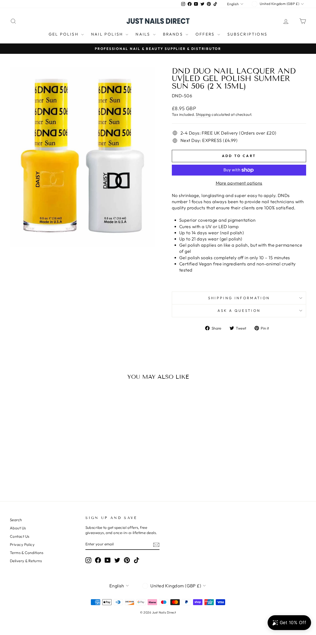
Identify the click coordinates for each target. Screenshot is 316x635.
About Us (18, 528)
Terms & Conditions (26, 552)
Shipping (203, 114)
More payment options (239, 183)
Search (16, 519)
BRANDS (173, 34)
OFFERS (206, 34)
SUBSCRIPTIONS (247, 34)
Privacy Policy (22, 544)
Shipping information (239, 298)
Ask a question (238, 310)
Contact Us (19, 536)
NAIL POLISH (107, 34)
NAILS (144, 34)
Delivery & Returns (26, 560)
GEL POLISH (64, 34)
